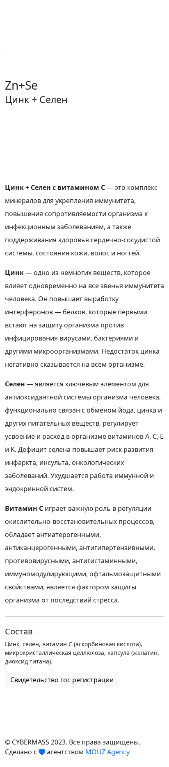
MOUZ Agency (107, 751)
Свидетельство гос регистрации (62, 679)
